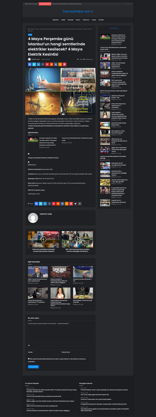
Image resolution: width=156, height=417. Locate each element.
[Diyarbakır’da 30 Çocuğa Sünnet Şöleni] (105, 165)
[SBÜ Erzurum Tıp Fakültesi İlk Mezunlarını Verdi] (105, 141)
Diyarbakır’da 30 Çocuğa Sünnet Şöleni (118, 164)
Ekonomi (70, 20)
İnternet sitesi (66, 352)
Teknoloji (86, 20)
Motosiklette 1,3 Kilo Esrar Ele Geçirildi (82, 301)
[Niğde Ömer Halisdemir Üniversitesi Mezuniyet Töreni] (105, 150)
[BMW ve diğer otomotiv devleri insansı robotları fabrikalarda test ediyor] (105, 56)
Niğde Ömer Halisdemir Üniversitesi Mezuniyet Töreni (119, 149)
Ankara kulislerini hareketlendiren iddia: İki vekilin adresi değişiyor (59, 280)
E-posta (30, 352)
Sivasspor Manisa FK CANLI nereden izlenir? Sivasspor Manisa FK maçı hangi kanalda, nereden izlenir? (118, 39)
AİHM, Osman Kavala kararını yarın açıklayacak (37, 280)
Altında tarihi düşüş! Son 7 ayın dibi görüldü (119, 181)
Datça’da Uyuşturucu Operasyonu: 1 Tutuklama (36, 301)
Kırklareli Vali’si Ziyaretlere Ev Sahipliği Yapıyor (118, 173)
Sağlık (78, 20)
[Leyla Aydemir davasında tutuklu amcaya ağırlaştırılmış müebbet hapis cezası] (60, 293)
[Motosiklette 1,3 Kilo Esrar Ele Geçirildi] (83, 293)
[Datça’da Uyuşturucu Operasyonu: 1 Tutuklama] (38, 293)
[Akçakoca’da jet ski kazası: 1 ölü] (83, 271)
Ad (29, 345)
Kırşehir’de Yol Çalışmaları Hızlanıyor (118, 201)
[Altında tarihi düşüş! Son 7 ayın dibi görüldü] (105, 182)
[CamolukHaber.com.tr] (78, 11)
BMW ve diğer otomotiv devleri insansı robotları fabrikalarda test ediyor (119, 56)
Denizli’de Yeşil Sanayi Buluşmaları (118, 124)
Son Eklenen (114, 28)
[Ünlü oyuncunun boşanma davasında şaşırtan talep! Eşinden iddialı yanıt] (105, 82)
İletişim (101, 20)
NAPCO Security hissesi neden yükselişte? (114, 91)
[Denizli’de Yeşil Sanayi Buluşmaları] (105, 125)
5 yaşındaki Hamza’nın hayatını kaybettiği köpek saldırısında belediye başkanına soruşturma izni (118, 191)
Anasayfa (55, 20)
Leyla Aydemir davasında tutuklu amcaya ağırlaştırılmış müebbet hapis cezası (60, 303)
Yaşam (94, 20)
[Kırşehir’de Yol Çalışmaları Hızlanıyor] (105, 202)
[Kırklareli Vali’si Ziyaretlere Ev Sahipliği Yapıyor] (105, 173)
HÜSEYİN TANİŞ (35, 59)
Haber (63, 20)
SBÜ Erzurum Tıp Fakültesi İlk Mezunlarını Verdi (119, 141)
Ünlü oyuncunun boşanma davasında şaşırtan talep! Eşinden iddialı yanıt (119, 83)
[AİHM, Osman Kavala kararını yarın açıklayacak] (38, 271)
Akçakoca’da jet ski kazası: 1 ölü (82, 280)
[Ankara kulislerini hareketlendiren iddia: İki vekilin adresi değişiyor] (60, 271)
